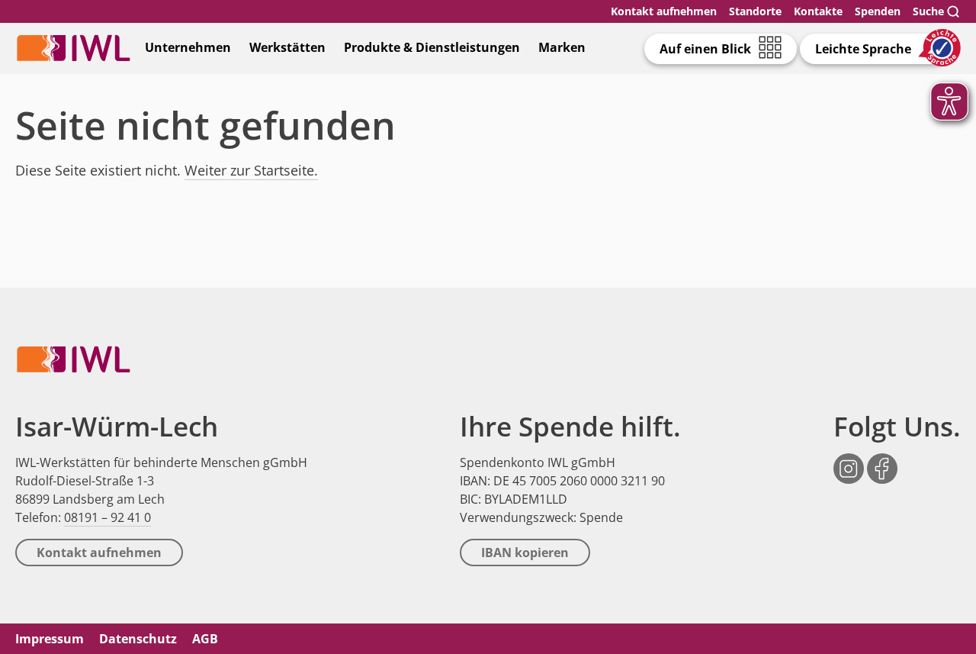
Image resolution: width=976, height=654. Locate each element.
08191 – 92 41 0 (107, 517)
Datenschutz (138, 638)
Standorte (755, 11)
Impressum (49, 638)
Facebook (882, 460)
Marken (562, 47)
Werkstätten (287, 47)
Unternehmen (188, 47)
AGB (205, 638)
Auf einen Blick (705, 48)
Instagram (848, 460)
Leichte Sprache (863, 48)
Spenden (878, 11)
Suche (928, 11)
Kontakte (818, 11)
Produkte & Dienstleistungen (432, 47)
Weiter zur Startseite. (251, 170)
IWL (73, 48)
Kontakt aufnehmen (664, 11)
